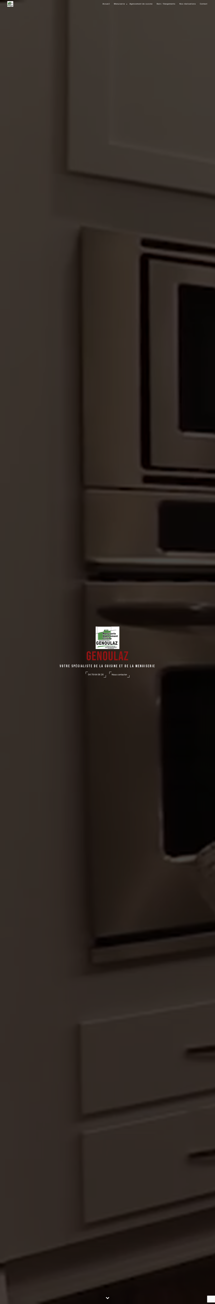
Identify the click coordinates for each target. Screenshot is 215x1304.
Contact (203, 4)
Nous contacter (119, 674)
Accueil (106, 4)
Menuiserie (119, 4)
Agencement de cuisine (141, 4)
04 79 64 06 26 (96, 674)
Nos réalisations (187, 4)
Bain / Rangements (166, 4)
